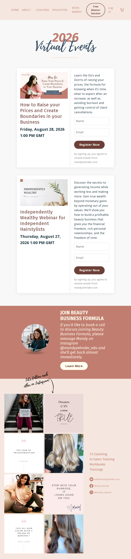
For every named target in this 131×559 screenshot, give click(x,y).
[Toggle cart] (122, 9)
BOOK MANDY (76, 10)
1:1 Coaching (98, 454)
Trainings (96, 469)
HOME (15, 10)
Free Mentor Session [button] (95, 10)
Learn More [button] (74, 366)
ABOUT (26, 10)
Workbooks (97, 464)
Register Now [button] (89, 145)
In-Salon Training (101, 459)
